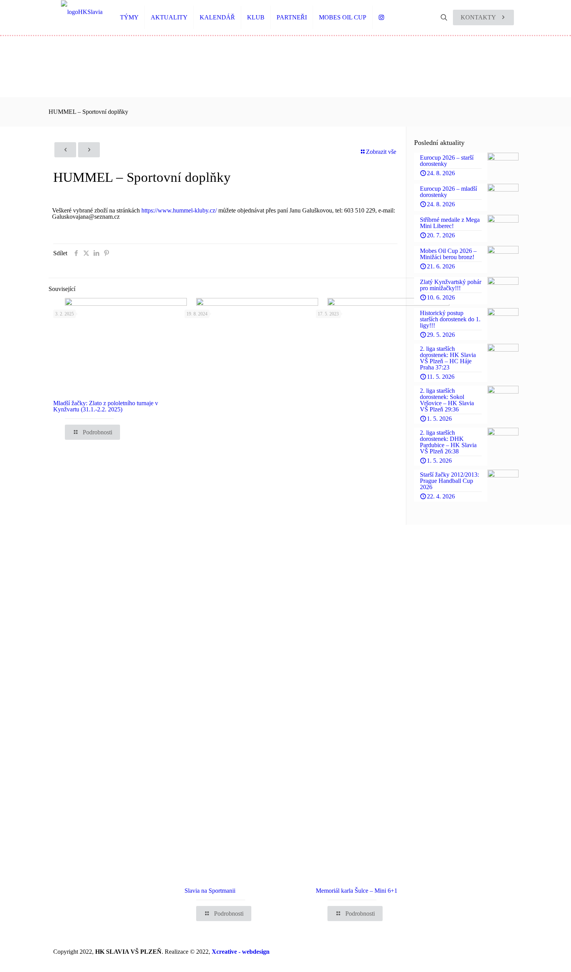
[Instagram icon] (507, 952)
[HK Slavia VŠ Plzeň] (82, 11)
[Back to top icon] (539, 961)
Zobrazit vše (381, 151)
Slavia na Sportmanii (210, 890)
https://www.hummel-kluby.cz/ (179, 210)
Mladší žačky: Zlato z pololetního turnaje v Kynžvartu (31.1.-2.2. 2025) (105, 406)
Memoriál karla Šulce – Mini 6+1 (356, 890)
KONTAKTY (478, 17)
